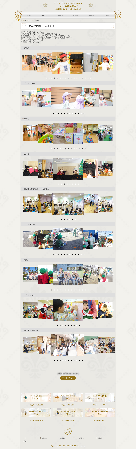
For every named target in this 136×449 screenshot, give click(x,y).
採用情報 (91, 15)
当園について (44, 15)
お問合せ (107, 15)
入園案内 (60, 15)
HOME (29, 15)
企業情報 (75, 15)
